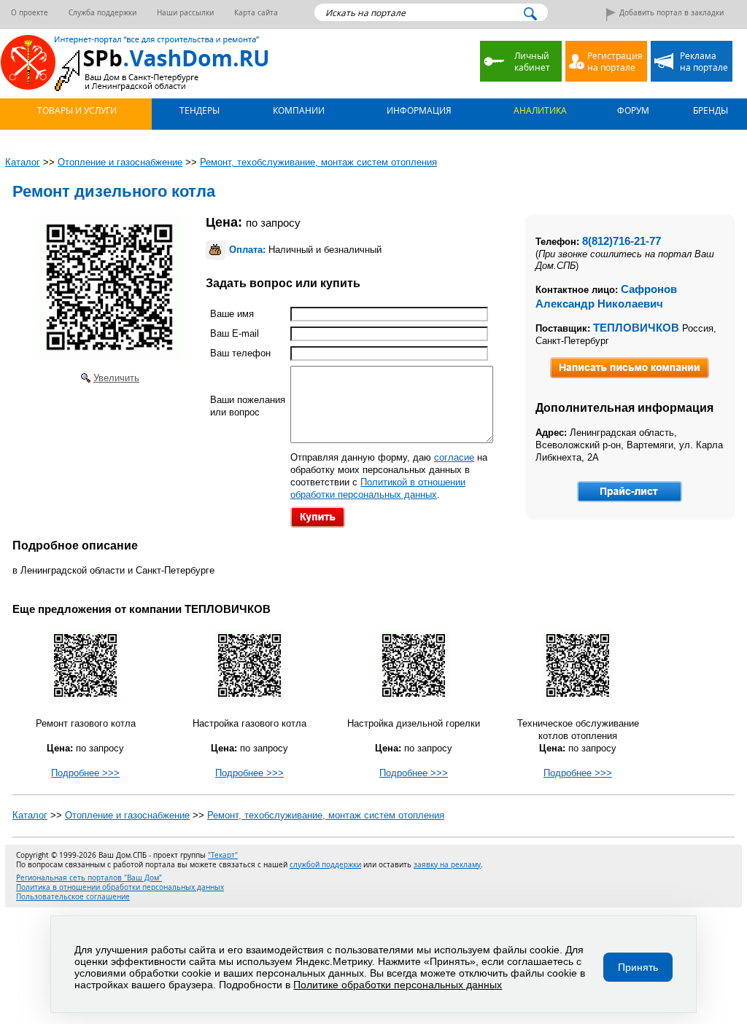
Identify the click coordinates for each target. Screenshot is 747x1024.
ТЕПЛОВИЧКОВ (636, 327)
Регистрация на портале (615, 61)
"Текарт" (223, 855)
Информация (418, 110)
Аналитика (539, 110)
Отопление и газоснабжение (127, 815)
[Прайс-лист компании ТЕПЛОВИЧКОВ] (629, 491)
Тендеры (198, 110)
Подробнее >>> (85, 772)
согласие (454, 457)
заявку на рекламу (447, 864)
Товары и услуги (76, 110)
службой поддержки (325, 864)
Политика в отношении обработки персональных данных (120, 887)
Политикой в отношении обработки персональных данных (377, 488)
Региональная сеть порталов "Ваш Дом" (89, 878)
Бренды (709, 110)
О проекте (29, 12)
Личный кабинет (532, 61)
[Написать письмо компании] (629, 367)
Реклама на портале (704, 61)
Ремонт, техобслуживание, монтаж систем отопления (325, 815)
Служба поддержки (102, 12)
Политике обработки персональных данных (397, 984)
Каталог (29, 815)
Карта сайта (256, 12)
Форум (632, 110)
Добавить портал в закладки (671, 12)
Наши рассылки (185, 12)
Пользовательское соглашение (73, 897)
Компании (298, 110)
